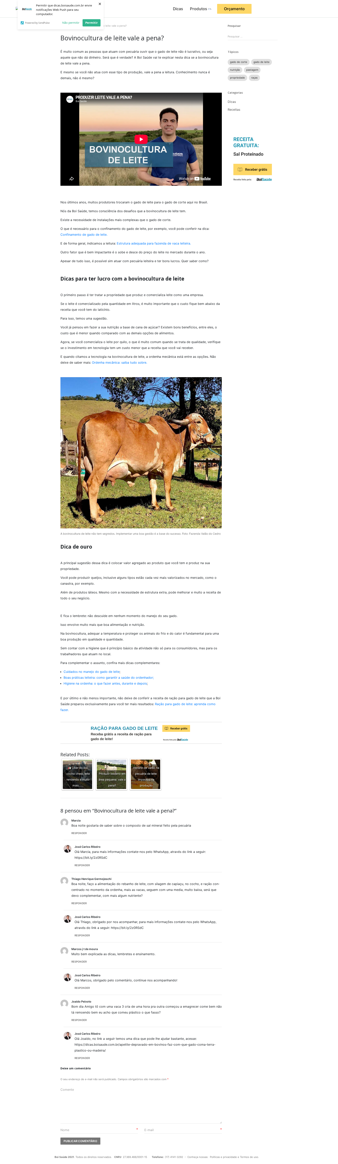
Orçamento (234, 8)
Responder (79, 833)
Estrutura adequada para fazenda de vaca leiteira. (154, 243)
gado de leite (262, 61)
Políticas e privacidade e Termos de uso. (234, 1157)
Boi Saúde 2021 (64, 1157)
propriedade (237, 77)
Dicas (178, 8)
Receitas (234, 109)
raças (254, 77)
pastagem (252, 69)
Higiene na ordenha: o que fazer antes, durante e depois (105, 683)
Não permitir (70, 22)
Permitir (91, 22)
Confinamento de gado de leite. (84, 234)
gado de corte (238, 61)
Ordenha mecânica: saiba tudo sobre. (120, 362)
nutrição (235, 69)
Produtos (198, 8)
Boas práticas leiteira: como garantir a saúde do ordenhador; (109, 677)
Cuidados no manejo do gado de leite (92, 672)
